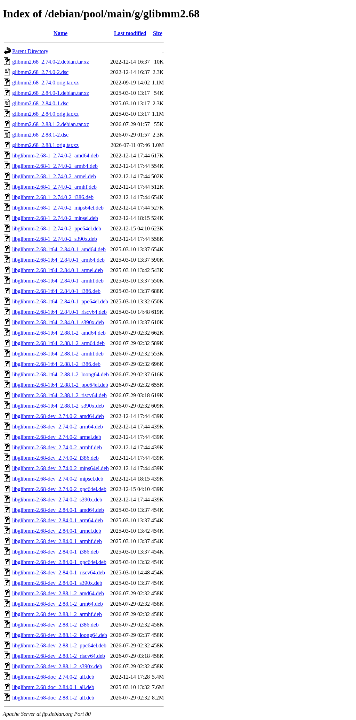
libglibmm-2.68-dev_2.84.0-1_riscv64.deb (58, 572)
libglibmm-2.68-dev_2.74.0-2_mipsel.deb (57, 479)
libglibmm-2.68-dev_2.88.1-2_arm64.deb (57, 604)
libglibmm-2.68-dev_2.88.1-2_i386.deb (55, 625)
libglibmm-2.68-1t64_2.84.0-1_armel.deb (57, 270)
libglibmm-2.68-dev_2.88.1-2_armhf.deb (57, 614)
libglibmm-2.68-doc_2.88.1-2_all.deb (53, 698)
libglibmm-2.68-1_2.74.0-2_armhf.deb (54, 187)
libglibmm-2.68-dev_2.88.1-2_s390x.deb (57, 666)
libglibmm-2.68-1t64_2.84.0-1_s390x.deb (58, 322)
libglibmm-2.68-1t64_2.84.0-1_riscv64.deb (59, 312)
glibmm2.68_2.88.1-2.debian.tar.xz (50, 124)
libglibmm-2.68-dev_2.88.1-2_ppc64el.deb (59, 645)
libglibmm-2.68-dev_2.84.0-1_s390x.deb (57, 583)
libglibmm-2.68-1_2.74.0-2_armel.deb (54, 176)
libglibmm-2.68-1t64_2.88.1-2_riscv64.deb (59, 395)
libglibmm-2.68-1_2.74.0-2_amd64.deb (55, 155)
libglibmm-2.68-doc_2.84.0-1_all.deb (53, 687)
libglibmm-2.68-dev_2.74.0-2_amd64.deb (58, 416)
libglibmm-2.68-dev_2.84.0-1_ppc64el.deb (59, 562)
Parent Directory (30, 51)
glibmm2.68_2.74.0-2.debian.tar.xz (50, 62)
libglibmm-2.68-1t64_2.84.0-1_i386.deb (56, 291)
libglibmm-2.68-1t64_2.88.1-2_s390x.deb (58, 406)
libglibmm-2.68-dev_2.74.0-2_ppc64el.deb (59, 489)
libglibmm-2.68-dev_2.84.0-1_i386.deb (55, 552)
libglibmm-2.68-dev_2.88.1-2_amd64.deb (58, 593)
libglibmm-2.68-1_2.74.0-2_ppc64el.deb (56, 228)
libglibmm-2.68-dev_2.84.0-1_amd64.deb (58, 510)
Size (157, 33)
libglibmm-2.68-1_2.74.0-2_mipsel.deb (55, 218)
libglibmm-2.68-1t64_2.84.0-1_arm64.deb (58, 260)
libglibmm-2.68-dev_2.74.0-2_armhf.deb (57, 447)
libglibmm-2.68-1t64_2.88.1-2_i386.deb (56, 364)
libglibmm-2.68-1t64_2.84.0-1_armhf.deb (58, 281)
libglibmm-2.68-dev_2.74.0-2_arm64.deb (57, 426)
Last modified (130, 33)
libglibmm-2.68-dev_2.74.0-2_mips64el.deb (60, 468)
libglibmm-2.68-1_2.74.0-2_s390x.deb (54, 239)
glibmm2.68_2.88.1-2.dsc (40, 135)
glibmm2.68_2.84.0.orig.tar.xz (45, 114)
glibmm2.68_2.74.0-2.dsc (40, 72)
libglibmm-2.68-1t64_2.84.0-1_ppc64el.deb (60, 301)
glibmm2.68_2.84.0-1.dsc (40, 103)
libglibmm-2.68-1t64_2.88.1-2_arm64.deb (58, 343)
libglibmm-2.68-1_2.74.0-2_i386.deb (53, 197)
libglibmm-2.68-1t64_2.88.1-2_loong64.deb (60, 374)
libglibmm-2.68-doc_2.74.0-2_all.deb (53, 677)
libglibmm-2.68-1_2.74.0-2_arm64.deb (55, 166)
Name (60, 33)
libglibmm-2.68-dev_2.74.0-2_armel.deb (56, 437)
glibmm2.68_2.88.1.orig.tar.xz (45, 145)
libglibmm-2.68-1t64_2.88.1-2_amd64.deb (59, 333)
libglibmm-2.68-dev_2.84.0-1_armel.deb (56, 531)
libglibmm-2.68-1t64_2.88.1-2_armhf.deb (58, 354)
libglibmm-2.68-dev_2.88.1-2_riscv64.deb (58, 656)
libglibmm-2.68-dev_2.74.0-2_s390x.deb (57, 499)
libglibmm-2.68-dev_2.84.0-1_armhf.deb (57, 541)
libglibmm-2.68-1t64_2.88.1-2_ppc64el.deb (60, 385)
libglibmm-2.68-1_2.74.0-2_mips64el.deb (58, 208)
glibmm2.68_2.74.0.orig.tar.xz (45, 82)
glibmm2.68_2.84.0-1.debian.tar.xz (50, 93)
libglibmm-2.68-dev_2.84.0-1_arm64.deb (57, 520)
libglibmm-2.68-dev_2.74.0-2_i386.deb (55, 458)
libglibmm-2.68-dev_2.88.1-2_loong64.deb (59, 635)
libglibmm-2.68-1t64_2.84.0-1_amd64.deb (59, 249)
